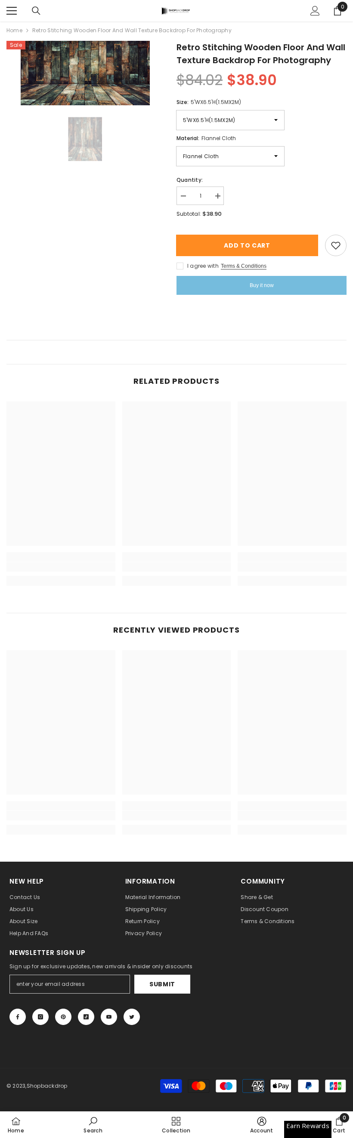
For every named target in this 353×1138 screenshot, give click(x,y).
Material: (206, 138)
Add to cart (249, 245)
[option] (85, 73)
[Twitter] (132, 1017)
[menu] (11, 11)
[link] (60, 567)
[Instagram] (40, 1017)
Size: (208, 102)
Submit (162, 984)
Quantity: (189, 180)
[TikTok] (86, 1017)
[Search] (36, 11)
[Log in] (315, 10)
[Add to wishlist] (336, 245)
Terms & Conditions (243, 266)
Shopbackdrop (47, 1085)
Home (14, 30)
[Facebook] (17, 1017)
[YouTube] (109, 1017)
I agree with (203, 265)
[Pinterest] (63, 1017)
